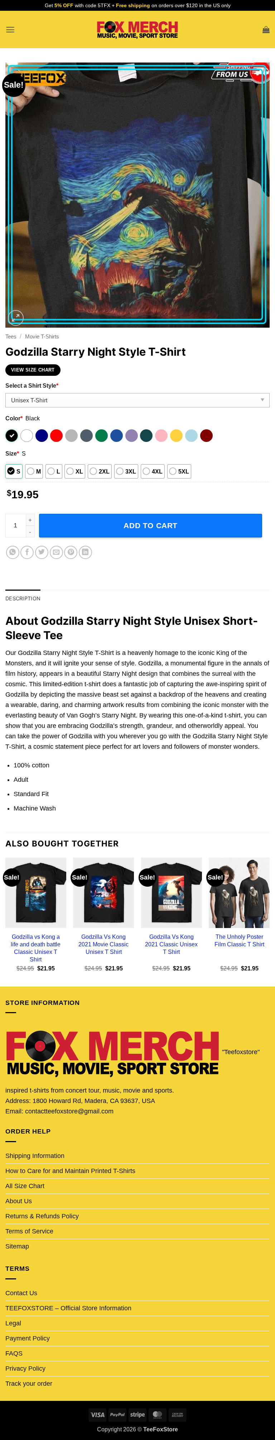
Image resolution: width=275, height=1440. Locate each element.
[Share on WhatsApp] (12, 552)
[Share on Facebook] (27, 552)
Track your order (28, 1383)
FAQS (14, 1353)
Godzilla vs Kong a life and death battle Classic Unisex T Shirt (36, 948)
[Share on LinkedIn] (85, 552)
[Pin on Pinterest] (70, 552)
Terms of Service (29, 1231)
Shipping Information (34, 1155)
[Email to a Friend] (56, 552)
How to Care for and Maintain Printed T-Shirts (70, 1170)
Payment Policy (27, 1338)
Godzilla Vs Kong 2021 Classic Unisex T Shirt (171, 944)
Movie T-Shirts (42, 336)
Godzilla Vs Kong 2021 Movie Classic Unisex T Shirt (103, 944)
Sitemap (17, 1246)
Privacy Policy (25, 1368)
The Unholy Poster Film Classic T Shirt (239, 940)
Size (12, 453)
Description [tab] (22, 598)
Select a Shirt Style (31, 385)
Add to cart (151, 525)
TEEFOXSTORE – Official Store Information (68, 1308)
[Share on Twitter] (41, 552)
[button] (10, 29)
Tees (10, 336)
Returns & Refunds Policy (42, 1216)
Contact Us (21, 1293)
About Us (18, 1201)
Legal (13, 1323)
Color (14, 418)
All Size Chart (24, 1186)
